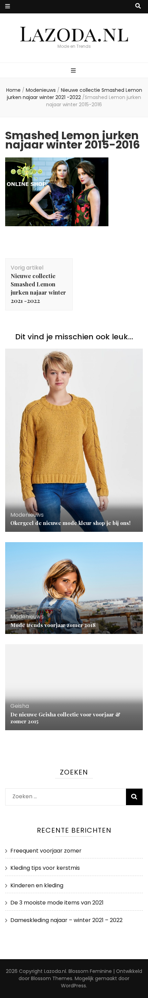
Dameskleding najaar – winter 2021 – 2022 (66, 920)
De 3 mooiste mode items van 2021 (57, 903)
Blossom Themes (51, 978)
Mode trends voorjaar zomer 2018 (53, 625)
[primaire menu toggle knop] (74, 71)
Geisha (19, 706)
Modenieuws (41, 90)
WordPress (73, 985)
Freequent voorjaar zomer (46, 851)
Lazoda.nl (74, 32)
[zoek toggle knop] (138, 6)
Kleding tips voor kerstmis (45, 868)
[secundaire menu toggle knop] (7, 6)
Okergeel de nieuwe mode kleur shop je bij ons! (70, 522)
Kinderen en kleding (36, 885)
